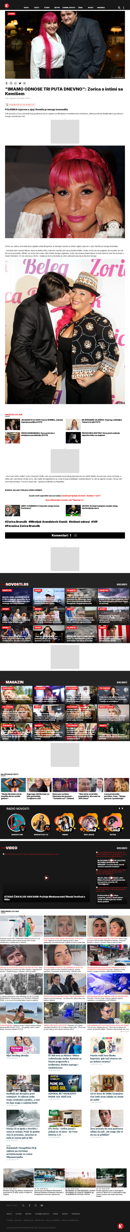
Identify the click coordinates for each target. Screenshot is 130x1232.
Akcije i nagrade (52, 1220)
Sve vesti (122, 584)
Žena (80, 8)
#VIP (94, 521)
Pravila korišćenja (70, 1220)
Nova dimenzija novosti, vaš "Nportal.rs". (65, 500)
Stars (46, 8)
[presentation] (119, 808)
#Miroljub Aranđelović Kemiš (48, 521)
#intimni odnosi (79, 521)
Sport (90, 8)
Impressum (28, 1220)
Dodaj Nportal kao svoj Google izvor (22, 104)
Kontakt (18, 1220)
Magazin (15, 682)
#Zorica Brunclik (16, 521)
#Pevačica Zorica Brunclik (22, 526)
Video (11, 848)
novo (26, 8)
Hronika (101, 8)
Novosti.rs (17, 584)
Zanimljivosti (68, 8)
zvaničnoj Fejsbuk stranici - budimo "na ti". (81, 496)
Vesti (36, 8)
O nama (9, 1220)
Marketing (39, 1220)
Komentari (61, 535)
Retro (57, 8)
